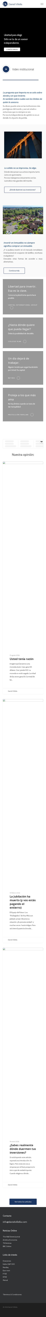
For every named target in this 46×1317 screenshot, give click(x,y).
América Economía (10, 1240)
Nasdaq (5, 1267)
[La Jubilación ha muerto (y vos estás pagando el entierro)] (23, 821)
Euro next (6, 1270)
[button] (42, 4)
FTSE (5, 1274)
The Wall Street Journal (11, 1237)
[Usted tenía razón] (23, 578)
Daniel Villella (12, 691)
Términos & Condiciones (12, 1294)
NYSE (5, 1277)
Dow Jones (7, 1261)
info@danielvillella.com (15, 1221)
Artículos (11, 465)
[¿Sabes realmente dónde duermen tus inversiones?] (23, 1068)
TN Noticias (7, 1243)
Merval (5, 1280)
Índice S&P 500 (9, 1264)
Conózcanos (12, 49)
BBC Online (7, 1246)
